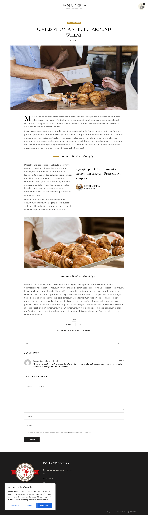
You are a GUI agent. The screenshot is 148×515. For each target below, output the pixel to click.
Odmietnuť (30, 505)
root (75, 40)
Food (79, 324)
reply (121, 361)
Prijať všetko (44, 505)
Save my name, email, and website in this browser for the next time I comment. (59, 433)
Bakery (69, 324)
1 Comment (75, 331)
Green (88, 331)
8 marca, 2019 (74, 23)
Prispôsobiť (15, 505)
